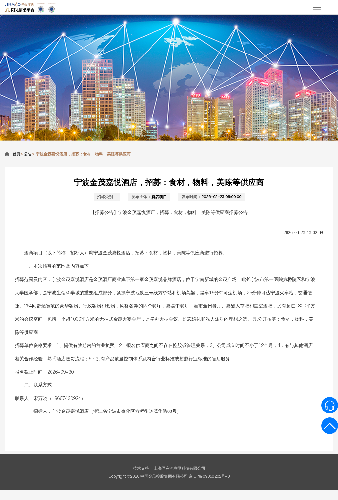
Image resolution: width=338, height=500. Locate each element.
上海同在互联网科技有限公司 (179, 468)
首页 (16, 154)
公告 (28, 154)
